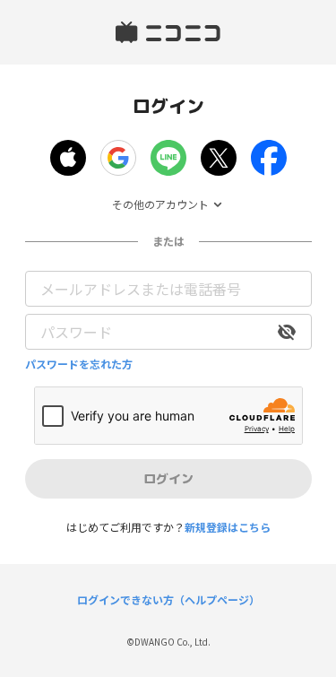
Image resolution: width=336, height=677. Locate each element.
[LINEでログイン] (168, 158)
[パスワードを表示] (286, 332)
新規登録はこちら (228, 526)
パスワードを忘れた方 (79, 364)
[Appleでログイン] (68, 158)
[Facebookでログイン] (269, 158)
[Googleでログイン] (118, 158)
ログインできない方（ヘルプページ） (168, 600)
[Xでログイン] (219, 158)
